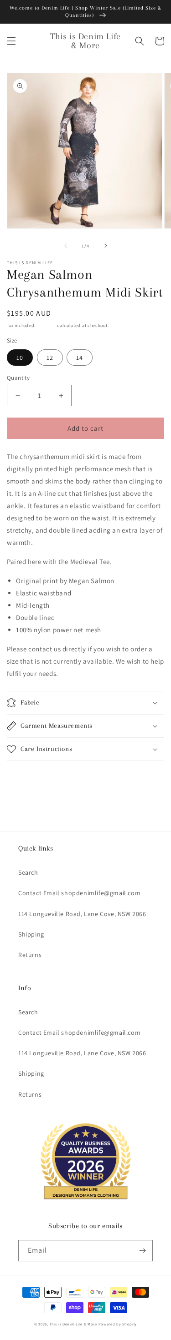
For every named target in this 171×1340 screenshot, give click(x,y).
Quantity (18, 378)
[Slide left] (66, 246)
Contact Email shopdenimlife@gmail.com (79, 893)
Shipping (46, 325)
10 (19, 357)
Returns (29, 955)
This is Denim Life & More (73, 1323)
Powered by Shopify (117, 1323)
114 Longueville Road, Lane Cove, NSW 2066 (82, 914)
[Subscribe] (142, 1250)
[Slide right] (106, 246)
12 (50, 357)
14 (79, 357)
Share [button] (25, 773)
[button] (11, 41)
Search (28, 872)
